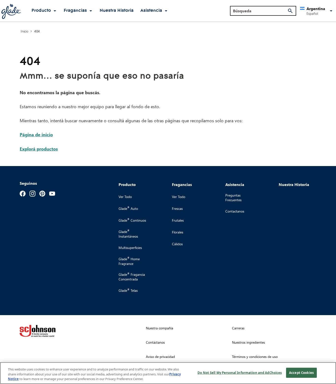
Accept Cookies (301, 372)
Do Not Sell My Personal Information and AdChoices (240, 372)
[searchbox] (260, 11)
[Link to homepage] (11, 11)
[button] (317, 11)
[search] (290, 11)
